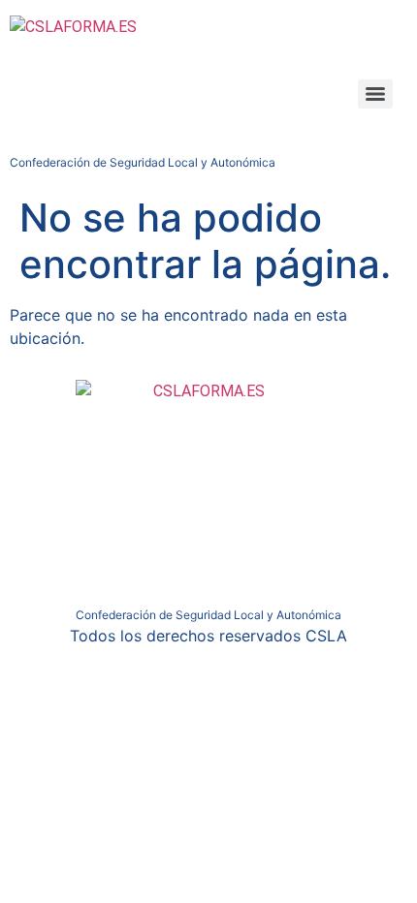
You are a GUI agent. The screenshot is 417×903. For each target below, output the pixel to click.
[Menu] (375, 94)
